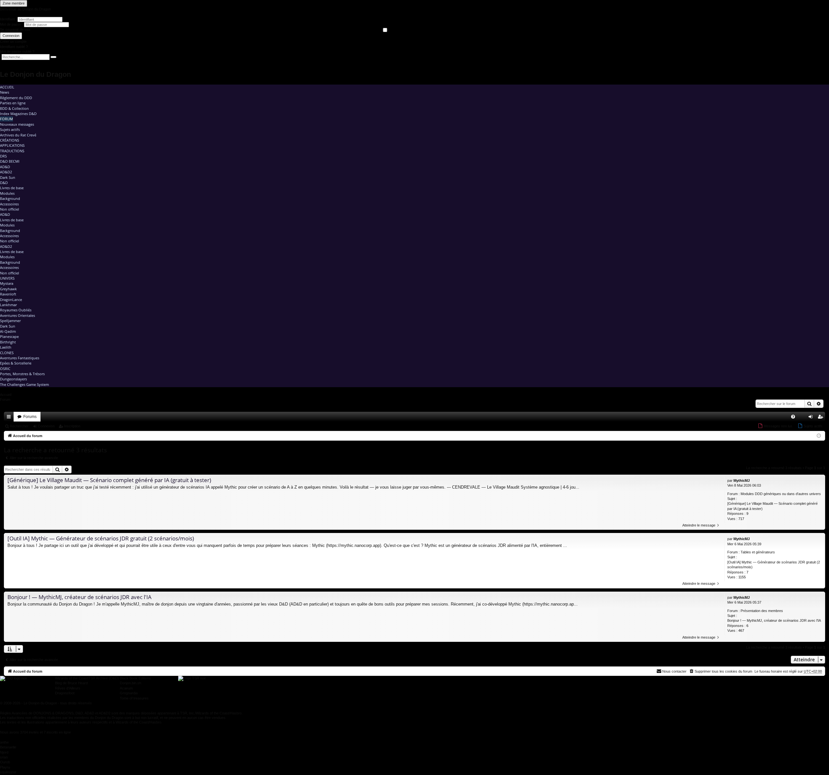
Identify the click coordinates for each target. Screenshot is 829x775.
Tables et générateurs (758, 552)
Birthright (8, 342)
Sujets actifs (10, 129)
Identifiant (7, 19)
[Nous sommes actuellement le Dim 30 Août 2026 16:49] (819, 436)
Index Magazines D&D (18, 113)
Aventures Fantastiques (19, 357)
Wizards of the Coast (71, 678)
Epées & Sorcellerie (15, 363)
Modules (7, 193)
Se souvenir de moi (15, 29)
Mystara (6, 283)
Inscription (72, 426)
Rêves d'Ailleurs (67, 688)
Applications (12, 145)
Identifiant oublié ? (14, 47)
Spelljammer (10, 320)
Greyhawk (8, 288)
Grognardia (129, 693)
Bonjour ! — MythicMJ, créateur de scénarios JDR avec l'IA (774, 620)
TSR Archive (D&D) (103, 678)
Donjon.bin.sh (130, 683)
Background (10, 198)
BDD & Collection (14, 108)
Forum (6, 118)
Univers (7, 278)
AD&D (5, 166)
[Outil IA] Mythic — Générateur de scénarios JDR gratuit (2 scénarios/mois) (773, 564)
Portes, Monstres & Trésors (22, 373)
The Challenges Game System (24, 384)
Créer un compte (13, 41)
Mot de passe (11, 24)
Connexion (11, 36)
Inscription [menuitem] (821, 418)
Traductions (12, 150)
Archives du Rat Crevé (18, 135)
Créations (9, 140)
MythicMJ (741, 480)
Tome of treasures (134, 698)
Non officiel (9, 209)
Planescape (9, 336)
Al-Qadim (8, 331)
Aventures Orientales (17, 315)
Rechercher (19, 426)
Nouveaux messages (17, 124)
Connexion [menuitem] (811, 418)
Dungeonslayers (13, 378)
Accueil (7, 87)
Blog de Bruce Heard (71, 683)
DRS (3, 156)
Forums (30, 416)
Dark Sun (7, 177)
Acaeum (126, 688)
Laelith (5, 347)
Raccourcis (10, 418)
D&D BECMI (9, 161)
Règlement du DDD (16, 97)
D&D (4, 182)
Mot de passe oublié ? (17, 51)
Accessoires (9, 204)
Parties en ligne (13, 102)
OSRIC (5, 368)
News (4, 92)
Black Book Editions (135, 678)
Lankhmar (8, 304)
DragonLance (11, 299)
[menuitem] (793, 417)
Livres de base (12, 187)
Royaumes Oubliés (15, 309)
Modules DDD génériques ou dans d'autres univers (781, 494)
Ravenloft (8, 294)
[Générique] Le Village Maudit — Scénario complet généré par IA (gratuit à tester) (772, 506)
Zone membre (14, 3)
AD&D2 (6, 171)
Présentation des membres (762, 611)
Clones (7, 352)
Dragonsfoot (64, 693)
